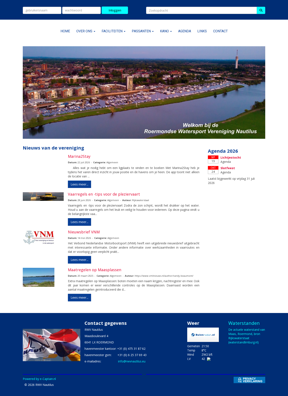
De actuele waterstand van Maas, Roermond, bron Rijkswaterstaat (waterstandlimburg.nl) (246, 336)
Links (202, 31)
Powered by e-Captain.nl (39, 379)
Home (65, 31)
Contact (220, 31)
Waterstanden (244, 323)
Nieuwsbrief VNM (84, 231)
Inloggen (115, 10)
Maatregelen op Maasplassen (94, 269)
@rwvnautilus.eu (131, 361)
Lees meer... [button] (79, 184)
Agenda (184, 31)
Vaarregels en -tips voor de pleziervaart (104, 194)
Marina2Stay (79, 156)
